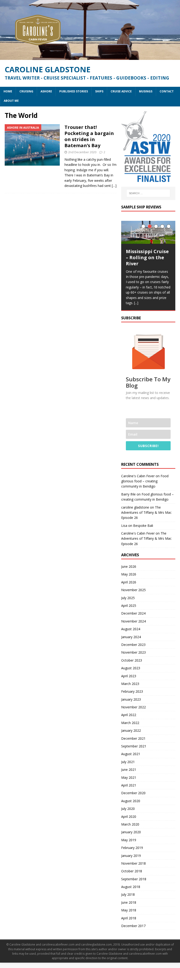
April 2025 (128, 605)
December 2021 (133, 738)
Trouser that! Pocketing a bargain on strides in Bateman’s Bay (89, 136)
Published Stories (73, 91)
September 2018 (133, 879)
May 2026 (128, 574)
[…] (114, 185)
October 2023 (131, 660)
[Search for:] (148, 193)
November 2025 (133, 590)
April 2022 (128, 715)
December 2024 (133, 613)
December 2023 (133, 644)
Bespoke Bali (143, 525)
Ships (99, 91)
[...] (136, 303)
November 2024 (133, 621)
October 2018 (131, 871)
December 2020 (133, 793)
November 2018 (133, 863)
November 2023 (133, 652)
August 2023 (130, 668)
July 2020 (128, 808)
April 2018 (128, 918)
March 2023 (130, 683)
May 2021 (128, 777)
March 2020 (130, 824)
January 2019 (131, 855)
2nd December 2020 (82, 152)
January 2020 (131, 832)
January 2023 (131, 699)
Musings (145, 91)
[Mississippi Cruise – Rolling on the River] (148, 232)
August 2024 (130, 629)
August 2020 (130, 801)
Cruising (26, 91)
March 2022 (130, 723)
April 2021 (128, 785)
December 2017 (133, 926)
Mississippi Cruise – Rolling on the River (147, 257)
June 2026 (128, 566)
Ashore (46, 91)
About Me (11, 101)
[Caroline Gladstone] (90, 57)
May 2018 (128, 910)
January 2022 (131, 730)
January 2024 (131, 637)
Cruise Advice (121, 91)
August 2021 (130, 754)
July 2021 (128, 762)
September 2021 (133, 746)
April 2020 (128, 816)
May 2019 (128, 840)
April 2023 (128, 676)
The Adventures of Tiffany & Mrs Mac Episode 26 (146, 512)
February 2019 (132, 847)
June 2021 (128, 769)
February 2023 (132, 691)
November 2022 (133, 707)
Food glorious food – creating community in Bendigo (145, 481)
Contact (167, 91)
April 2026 (128, 582)
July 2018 (128, 894)
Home (8, 91)
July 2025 (128, 598)
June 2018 (128, 902)
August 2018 (130, 886)
